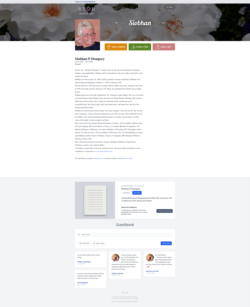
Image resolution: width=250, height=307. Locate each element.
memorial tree (99, 158)
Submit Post (166, 243)
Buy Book (137, 193)
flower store (128, 158)
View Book (126, 193)
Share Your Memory (164, 211)
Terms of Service (130, 298)
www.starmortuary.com (103, 151)
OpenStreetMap (127, 301)
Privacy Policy (119, 298)
